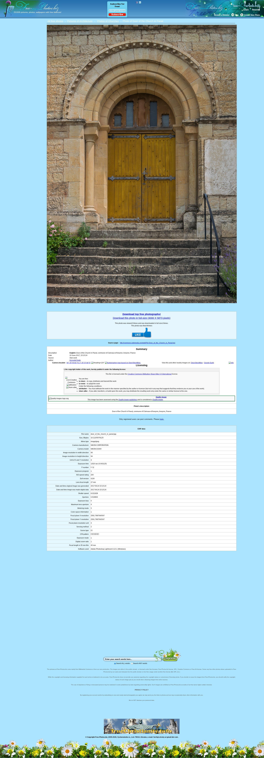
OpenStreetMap (197, 363)
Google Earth (209, 363)
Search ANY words (140, 663)
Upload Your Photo (252, 15)
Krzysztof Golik (75, 360)
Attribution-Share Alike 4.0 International (157, 374)
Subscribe (117, 14)
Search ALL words (123, 663)
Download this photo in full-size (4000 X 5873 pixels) (141, 318)
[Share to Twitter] (140, 2)
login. (162, 419)
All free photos (55, 21)
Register (256, 9)
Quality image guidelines (128, 400)
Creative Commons (135, 374)
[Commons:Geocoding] (231, 363)
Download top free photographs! (142, 314)
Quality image (161, 397)
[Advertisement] (141, 602)
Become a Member (221, 15)
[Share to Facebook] (137, 2)
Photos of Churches (108, 21)
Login (246, 9)
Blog (237, 15)
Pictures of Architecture (80, 21)
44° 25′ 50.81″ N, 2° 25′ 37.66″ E (78, 363)
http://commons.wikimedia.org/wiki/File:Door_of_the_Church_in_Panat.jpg (147, 343)
